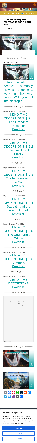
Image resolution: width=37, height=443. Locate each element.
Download (18, 129)
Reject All (18, 439)
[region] (18, 426)
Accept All (18, 428)
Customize (18, 433)
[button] (30, 9)
